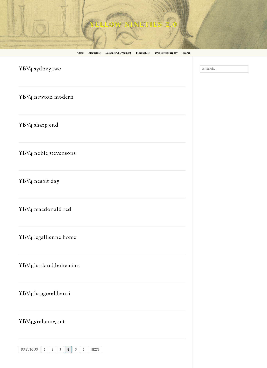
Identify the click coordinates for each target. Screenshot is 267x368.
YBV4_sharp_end (38, 125)
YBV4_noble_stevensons (47, 153)
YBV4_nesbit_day (39, 181)
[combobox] (224, 68)
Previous (29, 349)
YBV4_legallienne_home (47, 237)
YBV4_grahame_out (42, 322)
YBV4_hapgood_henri (44, 294)
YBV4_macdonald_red (45, 209)
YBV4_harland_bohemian (49, 266)
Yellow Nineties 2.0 (133, 24)
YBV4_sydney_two (40, 69)
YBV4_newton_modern (46, 97)
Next (94, 349)
